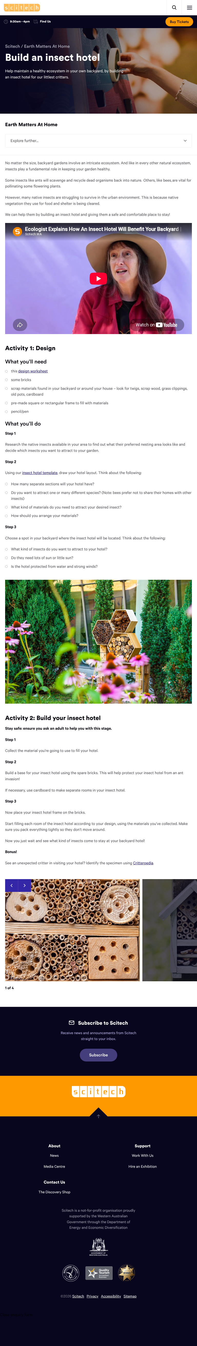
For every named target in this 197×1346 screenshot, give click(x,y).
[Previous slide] (11, 885)
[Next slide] (24, 885)
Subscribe (98, 1055)
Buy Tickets (179, 21)
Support (142, 1146)
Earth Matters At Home (47, 46)
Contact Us (54, 1182)
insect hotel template (39, 472)
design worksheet (33, 371)
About (54, 1146)
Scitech (12, 46)
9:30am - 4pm (20, 21)
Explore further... (24, 140)
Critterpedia (143, 863)
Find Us (45, 22)
